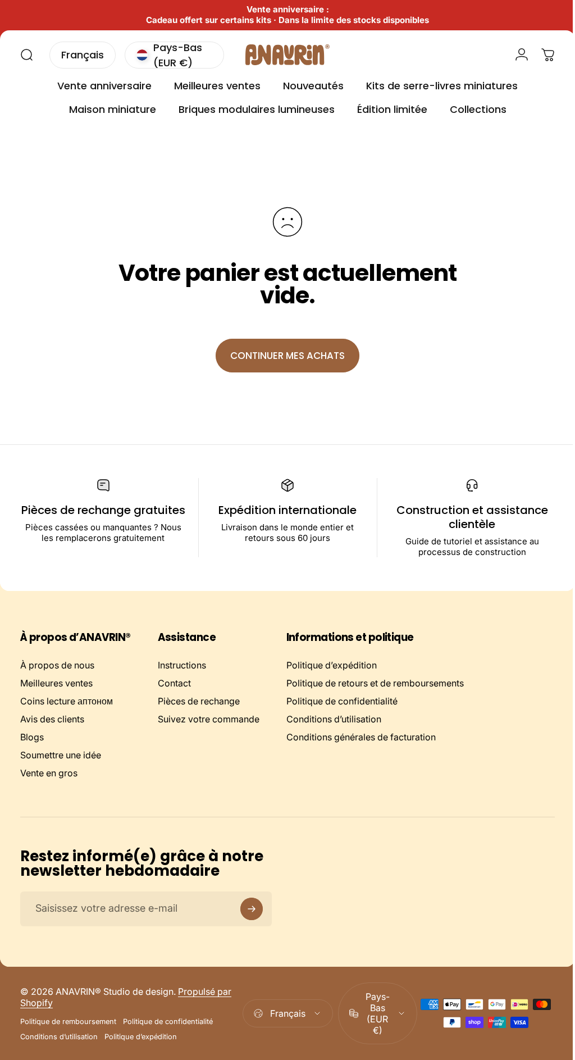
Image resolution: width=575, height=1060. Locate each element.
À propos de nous (57, 665)
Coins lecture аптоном (66, 701)
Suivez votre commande (208, 719)
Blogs (32, 737)
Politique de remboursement (68, 1021)
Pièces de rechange (199, 701)
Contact (174, 683)
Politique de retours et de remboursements (375, 683)
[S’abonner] (251, 909)
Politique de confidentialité (342, 701)
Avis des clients (52, 719)
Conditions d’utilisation (333, 719)
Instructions (182, 665)
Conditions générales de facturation (361, 737)
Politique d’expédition (331, 665)
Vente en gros (48, 773)
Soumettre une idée (60, 755)
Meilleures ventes (56, 683)
